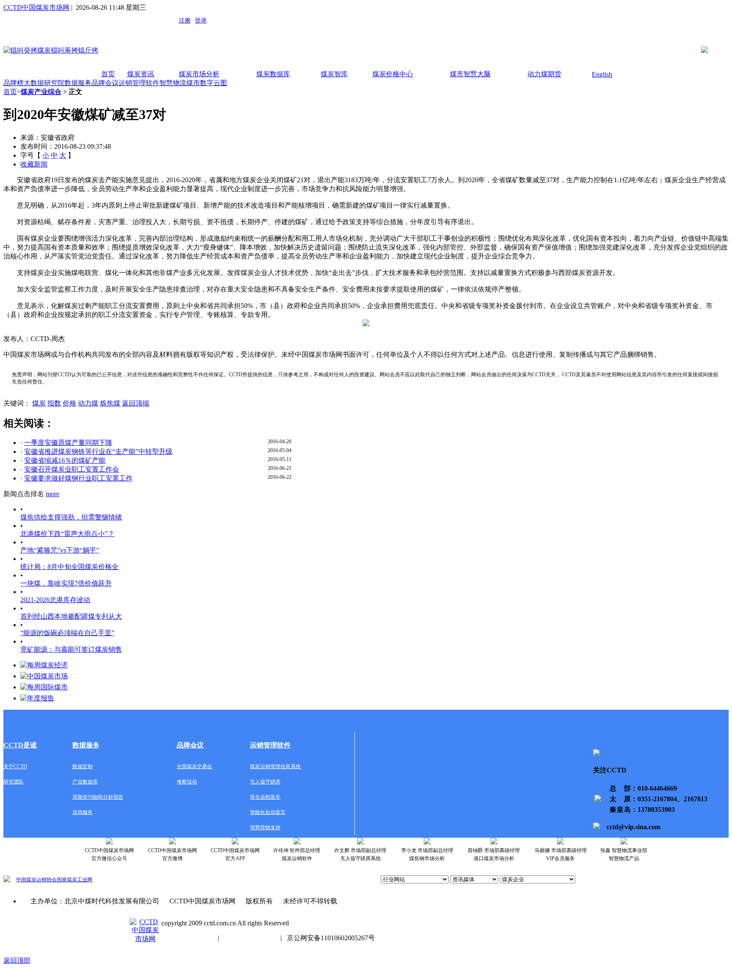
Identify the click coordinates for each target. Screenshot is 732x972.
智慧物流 (172, 82)
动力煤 (88, 403)
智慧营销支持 (265, 827)
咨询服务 (82, 812)
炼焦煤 (110, 403)
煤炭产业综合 (41, 91)
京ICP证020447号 (249, 937)
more (52, 493)
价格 (69, 403)
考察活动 (187, 782)
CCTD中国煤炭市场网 (36, 7)
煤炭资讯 (140, 74)
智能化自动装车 (268, 812)
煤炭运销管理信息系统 (275, 766)
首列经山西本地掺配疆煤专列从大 (71, 616)
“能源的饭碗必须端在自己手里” (67, 632)
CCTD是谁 (20, 745)
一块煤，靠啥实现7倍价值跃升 (66, 583)
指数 (54, 403)
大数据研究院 (44, 82)
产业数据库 (85, 782)
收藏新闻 (33, 164)
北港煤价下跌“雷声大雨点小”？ (67, 533)
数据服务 (78, 82)
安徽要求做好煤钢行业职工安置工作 (78, 478)
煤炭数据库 (273, 74)
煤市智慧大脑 (470, 74)
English (602, 74)
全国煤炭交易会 (194, 766)
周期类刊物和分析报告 (97, 797)
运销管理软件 (139, 82)
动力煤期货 (544, 74)
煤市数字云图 (206, 82)
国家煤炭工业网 (74, 880)
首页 (108, 74)
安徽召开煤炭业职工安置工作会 (71, 469)
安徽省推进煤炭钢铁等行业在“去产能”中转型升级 (98, 451)
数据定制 (82, 766)
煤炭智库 (334, 74)
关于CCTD (15, 766)
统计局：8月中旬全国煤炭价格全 (69, 566)
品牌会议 (105, 82)
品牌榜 (13, 82)
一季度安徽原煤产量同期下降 (68, 442)
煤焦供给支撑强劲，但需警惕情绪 (71, 517)
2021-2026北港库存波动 (55, 599)
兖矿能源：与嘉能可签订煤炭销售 (71, 649)
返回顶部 (16, 960)
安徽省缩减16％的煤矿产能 (64, 460)
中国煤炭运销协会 (36, 880)
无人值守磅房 (265, 782)
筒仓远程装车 (265, 797)
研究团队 (13, 782)
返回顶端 (135, 403)
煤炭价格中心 (392, 74)
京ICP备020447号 (187, 937)
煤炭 (39, 403)
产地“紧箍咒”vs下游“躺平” (59, 550)
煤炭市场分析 (199, 74)
